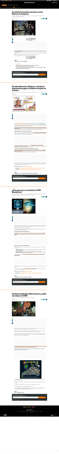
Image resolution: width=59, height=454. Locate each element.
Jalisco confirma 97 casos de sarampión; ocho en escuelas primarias (25, 66)
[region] (29, 452)
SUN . (13, 196)
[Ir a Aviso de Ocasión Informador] (3, 0)
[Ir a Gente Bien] (10, 0)
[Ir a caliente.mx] (48, 0)
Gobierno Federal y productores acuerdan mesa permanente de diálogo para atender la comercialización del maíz (31, 67)
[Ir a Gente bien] (34, 406)
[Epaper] (51, 0)
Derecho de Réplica (29, 415)
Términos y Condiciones (21, 76)
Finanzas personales (35, 173)
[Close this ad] (58, 450)
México (13, 84)
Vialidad (23, 392)
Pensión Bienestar (16, 173)
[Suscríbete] (55, 0)
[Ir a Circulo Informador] (6, 0)
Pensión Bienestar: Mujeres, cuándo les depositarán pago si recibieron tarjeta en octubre (27, 65)
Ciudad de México (19, 392)
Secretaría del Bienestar (29, 173)
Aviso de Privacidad (25, 415)
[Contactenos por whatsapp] (56, 2)
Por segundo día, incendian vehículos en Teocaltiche (23, 68)
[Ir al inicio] (9, 2)
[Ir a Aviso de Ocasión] (25, 406)
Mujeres (20, 173)
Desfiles (15, 392)
